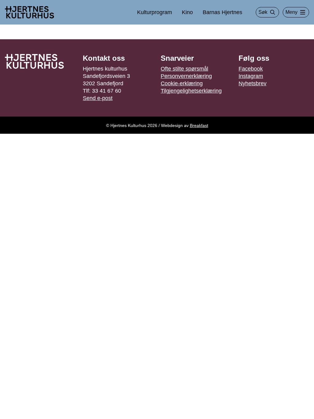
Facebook (251, 69)
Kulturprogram (154, 12)
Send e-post (98, 98)
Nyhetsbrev (252, 83)
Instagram (251, 76)
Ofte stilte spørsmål (184, 69)
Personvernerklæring (186, 76)
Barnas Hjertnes (222, 12)
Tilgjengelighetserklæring (191, 91)
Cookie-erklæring (182, 83)
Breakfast (199, 125)
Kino (187, 12)
